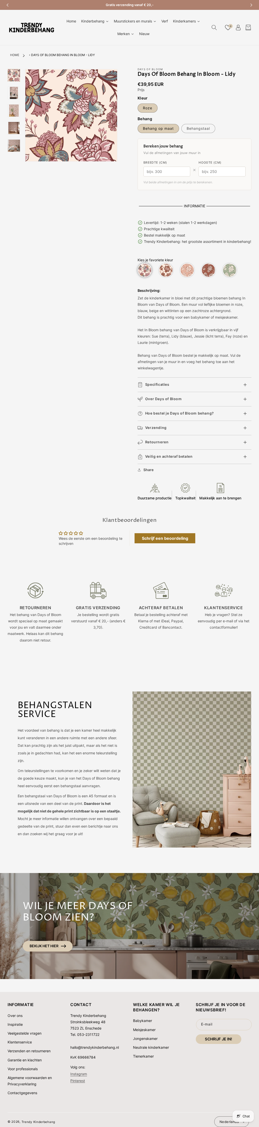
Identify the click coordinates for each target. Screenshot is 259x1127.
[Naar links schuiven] (8, 5)
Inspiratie (15, 1024)
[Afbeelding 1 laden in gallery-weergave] (14, 75)
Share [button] (148, 470)
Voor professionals (23, 1069)
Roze (147, 108)
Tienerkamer (143, 1056)
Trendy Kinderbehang (38, 1122)
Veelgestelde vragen (24, 1033)
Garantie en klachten (25, 1060)
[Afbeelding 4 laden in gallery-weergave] (14, 128)
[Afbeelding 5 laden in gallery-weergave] (14, 145)
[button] (214, 27)
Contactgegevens (22, 1093)
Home (14, 55)
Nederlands (229, 1122)
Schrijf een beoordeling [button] (165, 538)
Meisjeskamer (144, 1030)
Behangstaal (198, 128)
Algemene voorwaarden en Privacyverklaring (30, 1080)
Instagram (78, 1074)
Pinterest (77, 1080)
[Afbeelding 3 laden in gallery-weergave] (14, 110)
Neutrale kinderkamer (151, 1047)
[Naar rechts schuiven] (251, 5)
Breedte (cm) (155, 162)
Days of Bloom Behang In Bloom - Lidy (63, 55)
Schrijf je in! (218, 1039)
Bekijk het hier (44, 946)
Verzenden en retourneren (29, 1051)
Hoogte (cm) (210, 162)
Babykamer (142, 1020)
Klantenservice (20, 1042)
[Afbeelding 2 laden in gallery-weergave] (14, 93)
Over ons (15, 1015)
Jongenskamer (145, 1038)
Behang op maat (158, 128)
